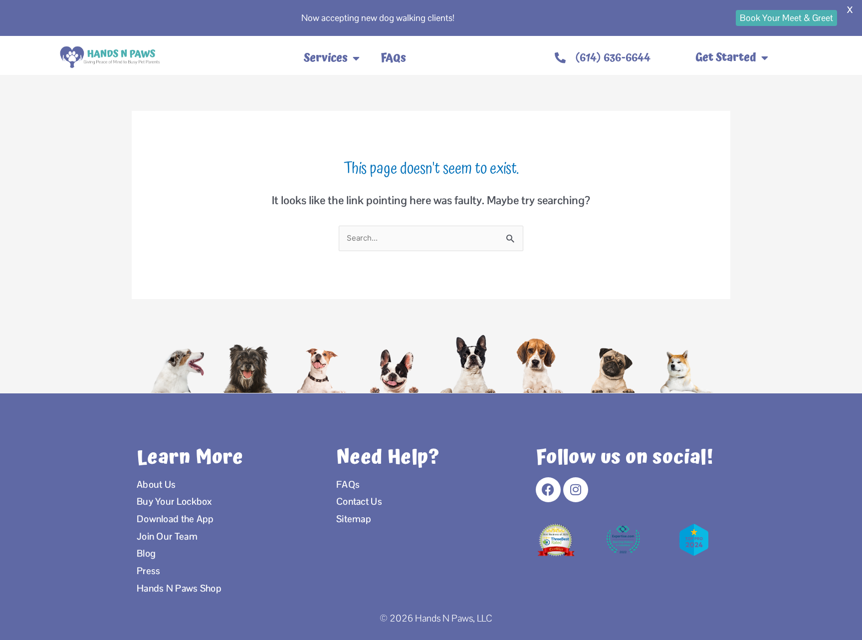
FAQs (393, 58)
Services (326, 58)
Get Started (725, 57)
